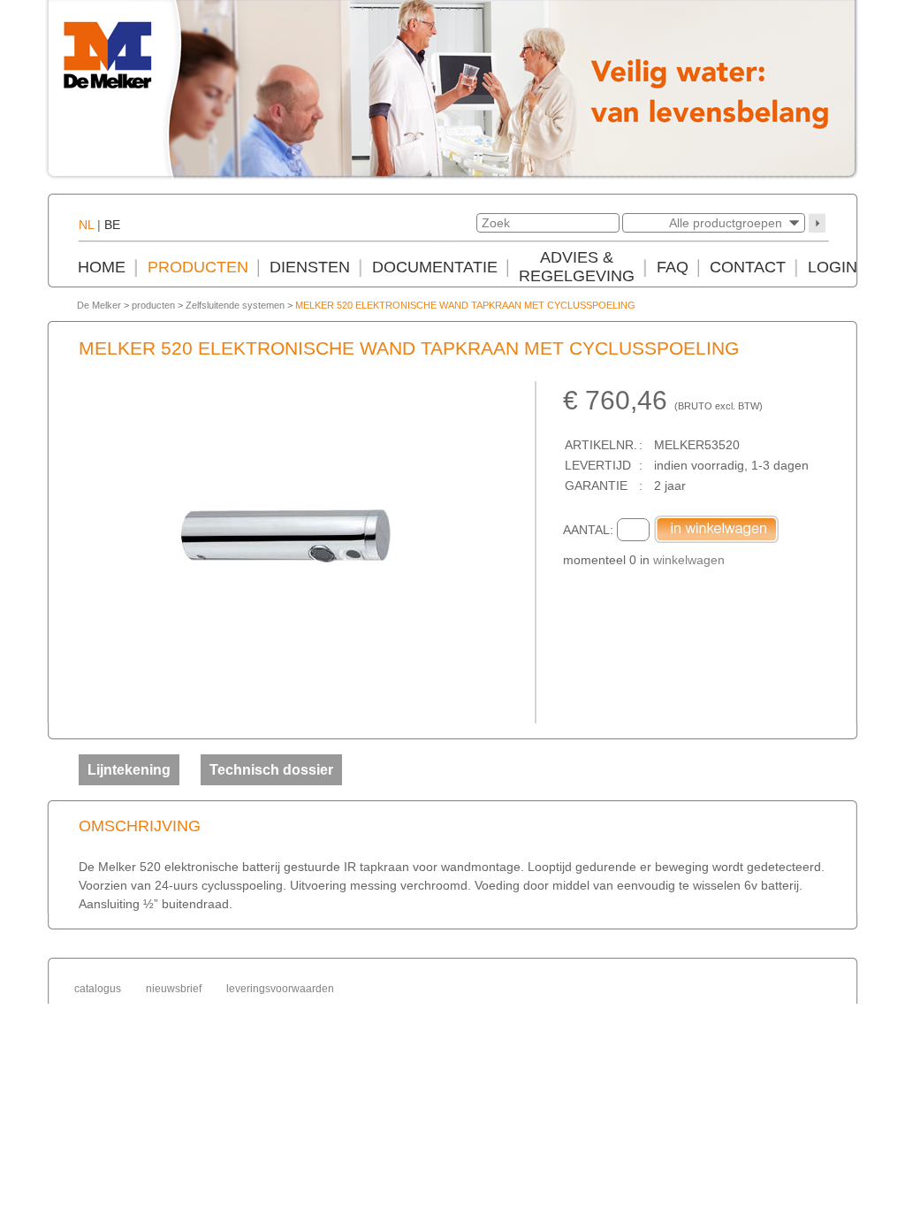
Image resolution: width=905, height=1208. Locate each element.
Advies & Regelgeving (577, 266)
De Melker (99, 305)
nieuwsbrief (174, 988)
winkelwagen (689, 560)
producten (153, 305)
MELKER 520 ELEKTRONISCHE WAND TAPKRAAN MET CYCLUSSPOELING (465, 305)
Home (101, 267)
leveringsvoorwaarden (280, 988)
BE (112, 225)
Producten (198, 267)
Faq (672, 267)
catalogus (97, 988)
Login (832, 267)
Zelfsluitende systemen (235, 305)
